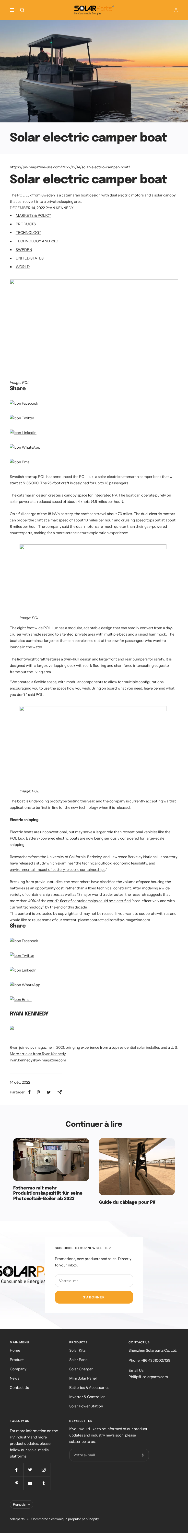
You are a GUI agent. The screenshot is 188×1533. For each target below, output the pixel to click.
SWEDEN (24, 249)
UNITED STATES (30, 258)
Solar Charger (81, 1369)
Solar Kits (77, 1350)
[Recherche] (22, 10)
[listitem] (29, 1092)
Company (18, 1369)
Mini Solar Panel (83, 1378)
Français (19, 1504)
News (14, 1378)
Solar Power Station (86, 1406)
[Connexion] (176, 10)
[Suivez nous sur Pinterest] (16, 1483)
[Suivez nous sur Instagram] (43, 1470)
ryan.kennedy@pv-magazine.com (38, 1060)
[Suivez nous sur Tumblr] (43, 1483)
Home (15, 1350)
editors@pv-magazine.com (127, 920)
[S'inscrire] (142, 1455)
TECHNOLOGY (28, 232)
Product (17, 1359)
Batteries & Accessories (89, 1387)
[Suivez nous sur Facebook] (16, 1470)
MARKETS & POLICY (33, 215)
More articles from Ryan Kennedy (38, 1053)
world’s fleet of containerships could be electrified (89, 900)
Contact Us (19, 1387)
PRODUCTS (26, 224)
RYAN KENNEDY (59, 207)
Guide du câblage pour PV (127, 1202)
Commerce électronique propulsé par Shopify (65, 1519)
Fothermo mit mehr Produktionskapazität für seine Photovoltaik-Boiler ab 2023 (47, 1193)
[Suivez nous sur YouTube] (30, 1483)
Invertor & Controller (87, 1396)
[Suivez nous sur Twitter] (30, 1470)
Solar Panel (78, 1359)
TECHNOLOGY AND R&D (37, 241)
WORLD (23, 266)
